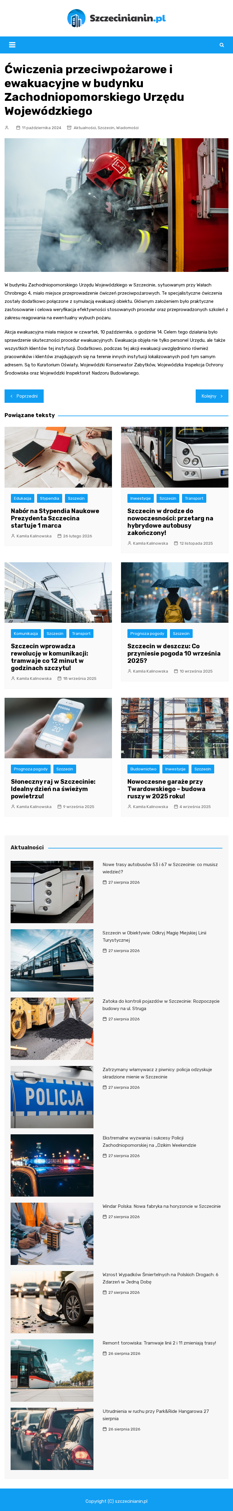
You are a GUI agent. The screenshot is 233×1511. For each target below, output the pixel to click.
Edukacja (22, 498)
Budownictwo (143, 769)
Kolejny (209, 396)
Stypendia (49, 498)
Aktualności (85, 127)
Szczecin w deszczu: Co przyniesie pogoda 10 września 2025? (174, 653)
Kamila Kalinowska (34, 536)
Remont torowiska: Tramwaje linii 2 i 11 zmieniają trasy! (159, 1343)
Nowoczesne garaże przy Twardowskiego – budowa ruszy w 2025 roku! (166, 789)
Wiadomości (127, 127)
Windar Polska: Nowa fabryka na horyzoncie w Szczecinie (162, 1206)
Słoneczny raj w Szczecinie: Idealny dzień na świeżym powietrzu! (53, 789)
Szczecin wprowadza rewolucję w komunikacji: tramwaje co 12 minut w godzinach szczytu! (49, 657)
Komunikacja (26, 633)
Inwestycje (140, 498)
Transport (194, 498)
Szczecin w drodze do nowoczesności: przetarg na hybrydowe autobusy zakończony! (170, 521)
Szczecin (106, 127)
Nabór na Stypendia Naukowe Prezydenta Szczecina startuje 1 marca (55, 518)
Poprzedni (27, 396)
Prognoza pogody (147, 633)
